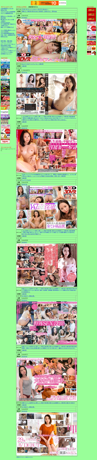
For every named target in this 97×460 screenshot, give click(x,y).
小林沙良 (29, 11)
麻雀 (11, 41)
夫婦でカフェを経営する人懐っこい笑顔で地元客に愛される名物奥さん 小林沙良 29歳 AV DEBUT (48, 403)
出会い (11, 52)
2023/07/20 (24, 72)
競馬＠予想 (4, 10)
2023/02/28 (24, 411)
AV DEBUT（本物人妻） (28, 296)
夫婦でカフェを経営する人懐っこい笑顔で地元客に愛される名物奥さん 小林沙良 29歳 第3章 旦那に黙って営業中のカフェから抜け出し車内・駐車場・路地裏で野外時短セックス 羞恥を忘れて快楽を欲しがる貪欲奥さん (49, 290)
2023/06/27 (24, 242)
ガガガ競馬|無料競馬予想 (7, 33)
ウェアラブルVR (26, 180)
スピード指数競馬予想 (7, 13)
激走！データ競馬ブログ (7, 27)
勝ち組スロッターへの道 (7, 19)
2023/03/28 (24, 356)
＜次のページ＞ (28, 457)
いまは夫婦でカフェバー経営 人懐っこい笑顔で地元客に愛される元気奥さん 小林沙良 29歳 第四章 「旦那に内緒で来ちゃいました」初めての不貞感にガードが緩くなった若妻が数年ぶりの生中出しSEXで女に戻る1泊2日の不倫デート (48, 232)
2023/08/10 (24, 17)
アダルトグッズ (5, 50)
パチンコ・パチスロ (6, 42)
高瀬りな (24, 11)
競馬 (2, 41)
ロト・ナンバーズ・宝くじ (8, 44)
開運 (9, 45)
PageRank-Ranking (5, 22)
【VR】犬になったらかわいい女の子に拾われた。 (35, 9)
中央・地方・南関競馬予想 (8, 35)
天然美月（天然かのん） (45, 11)
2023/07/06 (24, 184)
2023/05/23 (24, 300)
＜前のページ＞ (20, 457)
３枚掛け (3, 21)
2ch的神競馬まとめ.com (7, 8)
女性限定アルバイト (6, 53)
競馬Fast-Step (4, 36)
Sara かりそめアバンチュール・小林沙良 (32, 64)
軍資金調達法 (4, 45)
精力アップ (12, 50)
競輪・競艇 (6, 41)
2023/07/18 (24, 128)
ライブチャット (5, 52)
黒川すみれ (35, 11)
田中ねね (54, 11)
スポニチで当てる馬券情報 (8, 11)
